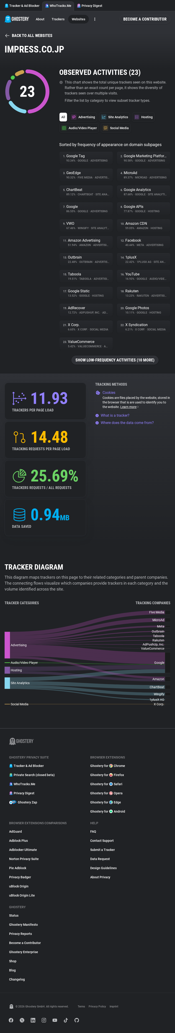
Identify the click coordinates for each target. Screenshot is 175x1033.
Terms (81, 1006)
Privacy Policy (97, 1006)
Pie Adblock (17, 868)
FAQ (93, 831)
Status (13, 915)
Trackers (58, 19)
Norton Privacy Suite (24, 859)
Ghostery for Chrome (107, 766)
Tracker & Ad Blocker (24, 6)
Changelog (17, 979)
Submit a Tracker (102, 850)
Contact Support (102, 840)
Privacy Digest (92, 6)
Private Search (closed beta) (34, 775)
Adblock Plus (18, 840)
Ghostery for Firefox (107, 775)
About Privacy (100, 877)
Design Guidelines (103, 868)
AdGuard (15, 831)
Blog (12, 970)
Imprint (114, 1006)
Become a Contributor (145, 19)
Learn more (128, 407)
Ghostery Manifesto (23, 924)
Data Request (100, 859)
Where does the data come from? (127, 423)
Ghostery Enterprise (23, 952)
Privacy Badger (20, 877)
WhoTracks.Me (60, 6)
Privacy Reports (20, 934)
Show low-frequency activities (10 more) (114, 360)
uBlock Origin (18, 886)
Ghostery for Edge (105, 802)
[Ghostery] (17, 19)
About (40, 19)
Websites (78, 19)
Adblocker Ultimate (23, 850)
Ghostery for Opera (106, 793)
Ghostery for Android (107, 811)
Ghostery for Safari (106, 784)
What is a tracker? (115, 415)
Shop (12, 961)
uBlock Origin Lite (22, 895)
